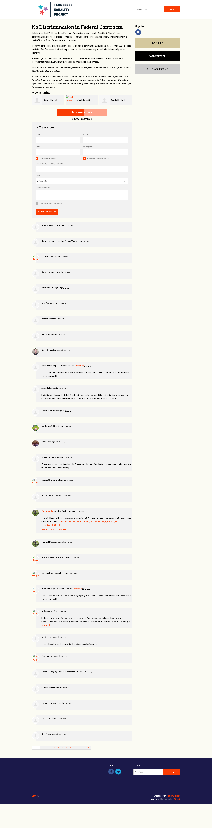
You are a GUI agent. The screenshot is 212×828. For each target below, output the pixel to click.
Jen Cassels (46, 637)
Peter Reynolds (48, 318)
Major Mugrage (48, 703)
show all (46, 625)
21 (84, 747)
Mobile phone (88, 147)
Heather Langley (49, 671)
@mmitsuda (47, 511)
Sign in (35, 795)
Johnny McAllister (50, 225)
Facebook (79, 365)
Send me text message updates (98, 158)
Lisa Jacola (46, 718)
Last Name (87, 135)
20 (79, 747)
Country (38, 175)
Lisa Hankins (47, 656)
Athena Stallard (49, 495)
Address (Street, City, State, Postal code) (49, 163)
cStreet (176, 799)
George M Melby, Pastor (52, 557)
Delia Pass (46, 441)
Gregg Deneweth (49, 457)
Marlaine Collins (49, 426)
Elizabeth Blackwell (50, 480)
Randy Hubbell (50, 100)
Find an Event (157, 69)
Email (38, 147)
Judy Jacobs (47, 588)
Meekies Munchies (76, 671)
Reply (44, 529)
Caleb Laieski (83, 100)
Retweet (52, 529)
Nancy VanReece (73, 241)
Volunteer (157, 56)
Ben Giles (45, 334)
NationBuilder (173, 795)
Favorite (62, 529)
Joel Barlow (46, 303)
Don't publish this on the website (51, 203)
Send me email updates (48, 158)
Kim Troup (46, 734)
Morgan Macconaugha (52, 573)
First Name (39, 135)
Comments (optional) (43, 187)
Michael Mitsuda (49, 542)
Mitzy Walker (47, 287)
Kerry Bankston (48, 350)
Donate (157, 43)
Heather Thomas (49, 410)
